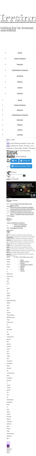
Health (16, 241)
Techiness (14, 248)
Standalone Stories (16, 228)
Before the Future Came (22, 166)
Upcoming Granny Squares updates (21, 207)
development (10, 236)
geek (8, 240)
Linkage (25, 241)
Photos (20, 82)
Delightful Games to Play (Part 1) (21, 211)
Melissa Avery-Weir (9, 450)
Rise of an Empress (20, 224)
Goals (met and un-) (16, 240)
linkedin (31, 241)
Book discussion (11, 234)
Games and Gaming (22, 238)
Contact (20, 93)
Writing (13, 255)
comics (24, 234)
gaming (31, 238)
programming (18, 245)
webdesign (9, 254)
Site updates (23, 247)
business (19, 234)
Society (30, 247)
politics (28, 243)
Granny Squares (20, 58)
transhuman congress (18, 250)
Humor (21, 241)
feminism (18, 236)
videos (27, 252)
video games (21, 252)
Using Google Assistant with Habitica (22, 209)
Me (15, 161)
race (24, 245)
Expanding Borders (20, 226)
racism (28, 245)
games (13, 238)
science (16, 247)
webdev (15, 254)
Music (12, 243)
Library (19, 87)
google (25, 240)
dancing (29, 234)
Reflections (10, 247)
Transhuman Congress (20, 70)
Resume (20, 64)
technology (21, 248)
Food (28, 236)
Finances (24, 236)
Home (20, 53)
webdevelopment (23, 254)
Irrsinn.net (26, 161)
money (8, 243)
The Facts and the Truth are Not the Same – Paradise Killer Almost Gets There (22, 214)
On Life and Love (20, 243)
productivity (10, 245)
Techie (8, 248)
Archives (20, 76)
